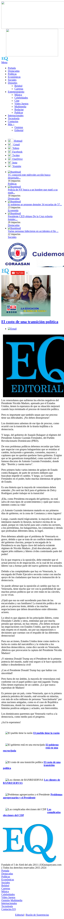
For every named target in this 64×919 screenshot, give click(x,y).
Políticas (12, 74)
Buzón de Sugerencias (37, 914)
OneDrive (17, 159)
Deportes (12, 82)
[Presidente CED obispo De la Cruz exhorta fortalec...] (14, 213)
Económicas (14, 76)
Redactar (19, 109)
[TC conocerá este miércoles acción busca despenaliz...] (14, 171)
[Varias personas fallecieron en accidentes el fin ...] (14, 228)
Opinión (5, 900)
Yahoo (15, 148)
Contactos (13, 121)
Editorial (18, 130)
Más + (11, 124)
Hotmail (17, 140)
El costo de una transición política (29, 322)
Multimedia (20, 106)
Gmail (16, 144)
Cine (16, 100)
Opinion (18, 127)
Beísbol (18, 85)
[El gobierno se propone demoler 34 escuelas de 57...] (14, 201)
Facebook (17, 151)
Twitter (16, 155)
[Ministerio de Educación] (26, 315)
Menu (4, 62)
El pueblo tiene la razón (46, 733)
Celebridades (21, 97)
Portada (12, 68)
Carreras (18, 88)
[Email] (12, 328)
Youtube (16, 166)
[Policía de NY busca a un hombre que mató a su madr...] (14, 186)
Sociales (12, 79)
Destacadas (14, 71)
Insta (14, 162)
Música (18, 94)
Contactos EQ (8, 909)
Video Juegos (21, 103)
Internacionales (15, 115)
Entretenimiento (16, 91)
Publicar (18, 112)
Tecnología (13, 118)
